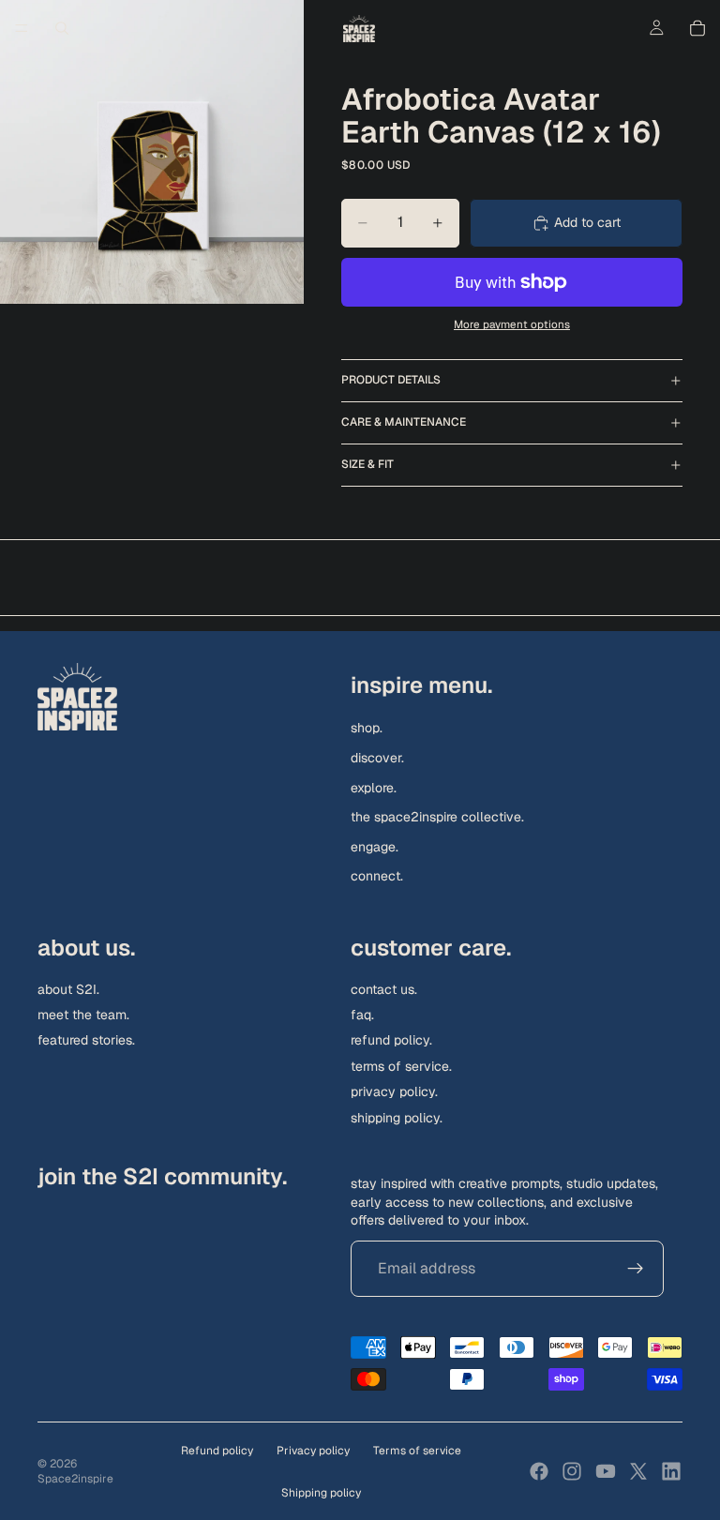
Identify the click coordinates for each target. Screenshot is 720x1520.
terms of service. (401, 1065)
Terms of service (417, 1450)
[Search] (61, 28)
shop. (366, 727)
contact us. (384, 988)
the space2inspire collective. (437, 816)
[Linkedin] (671, 1471)
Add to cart (587, 222)
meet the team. (83, 1014)
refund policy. (391, 1039)
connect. (377, 875)
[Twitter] (638, 1471)
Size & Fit (367, 464)
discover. (377, 756)
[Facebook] (539, 1471)
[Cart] (697, 28)
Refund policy (217, 1450)
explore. (374, 786)
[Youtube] (605, 1471)
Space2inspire (75, 1478)
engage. (374, 845)
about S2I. (68, 988)
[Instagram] (572, 1471)
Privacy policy (313, 1450)
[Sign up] (635, 1268)
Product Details (391, 379)
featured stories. (86, 1039)
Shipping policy (321, 1492)
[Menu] (21, 28)
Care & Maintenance (403, 421)
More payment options (512, 324)
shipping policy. (396, 1116)
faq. (362, 1014)
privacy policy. (394, 1091)
